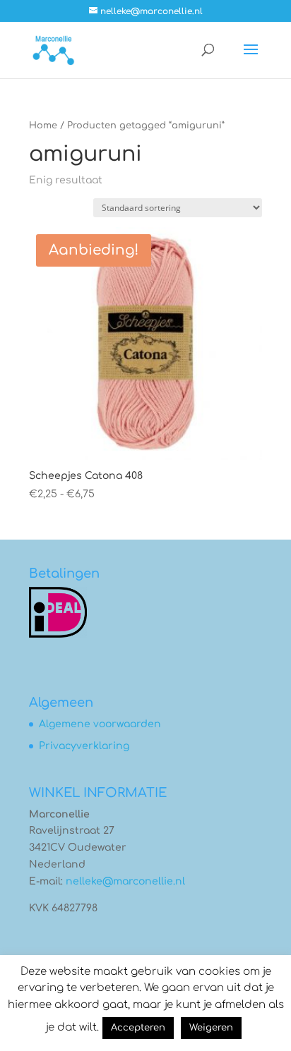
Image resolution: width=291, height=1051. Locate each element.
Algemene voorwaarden (100, 724)
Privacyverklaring (84, 746)
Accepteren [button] (138, 1028)
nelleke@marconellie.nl (125, 881)
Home (43, 125)
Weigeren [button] (211, 1028)
